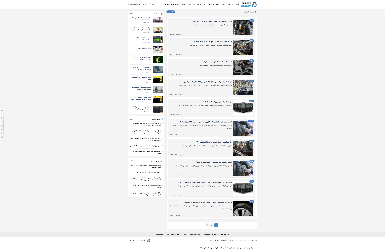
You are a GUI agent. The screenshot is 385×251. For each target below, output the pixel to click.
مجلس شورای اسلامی (195, 234)
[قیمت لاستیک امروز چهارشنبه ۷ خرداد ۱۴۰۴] (243, 108)
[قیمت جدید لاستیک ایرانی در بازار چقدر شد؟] (243, 67)
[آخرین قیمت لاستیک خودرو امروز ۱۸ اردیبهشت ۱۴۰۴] (243, 148)
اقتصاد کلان (235, 4)
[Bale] (2, 129)
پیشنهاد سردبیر (155, 161)
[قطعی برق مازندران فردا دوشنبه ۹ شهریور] (158, 79)
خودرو (177, 4)
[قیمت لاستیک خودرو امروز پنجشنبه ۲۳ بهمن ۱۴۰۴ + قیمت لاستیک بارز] (243, 87)
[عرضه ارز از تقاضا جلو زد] (158, 49)
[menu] (153, 4)
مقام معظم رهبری (224, 234)
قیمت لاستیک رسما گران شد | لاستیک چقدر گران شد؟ (214, 162)
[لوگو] (249, 4)
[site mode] (146, 4)
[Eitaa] (2, 133)
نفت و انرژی (192, 4)
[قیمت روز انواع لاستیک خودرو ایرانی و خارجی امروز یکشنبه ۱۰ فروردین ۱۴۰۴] (243, 188)
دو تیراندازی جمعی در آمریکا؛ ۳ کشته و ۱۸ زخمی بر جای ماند (142, 108)
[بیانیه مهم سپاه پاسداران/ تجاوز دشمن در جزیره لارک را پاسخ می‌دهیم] (158, 59)
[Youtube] (2, 110)
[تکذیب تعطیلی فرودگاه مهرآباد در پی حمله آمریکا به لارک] (158, 20)
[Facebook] (2, 114)
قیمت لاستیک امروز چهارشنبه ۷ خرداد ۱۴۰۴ (217, 102)
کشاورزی (183, 4)
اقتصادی (251, 121)
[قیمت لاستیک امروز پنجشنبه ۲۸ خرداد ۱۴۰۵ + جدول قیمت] (243, 27)
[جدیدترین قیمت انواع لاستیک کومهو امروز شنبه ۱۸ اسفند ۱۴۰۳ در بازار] (243, 208)
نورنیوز (178, 234)
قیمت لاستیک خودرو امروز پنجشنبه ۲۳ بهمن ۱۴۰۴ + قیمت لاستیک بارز (208, 81)
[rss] (2, 141)
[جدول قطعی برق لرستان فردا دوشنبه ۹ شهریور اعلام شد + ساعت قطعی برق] (158, 99)
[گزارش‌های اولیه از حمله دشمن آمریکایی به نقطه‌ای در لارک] (158, 69)
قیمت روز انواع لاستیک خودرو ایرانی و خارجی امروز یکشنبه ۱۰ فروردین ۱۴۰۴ (206, 182)
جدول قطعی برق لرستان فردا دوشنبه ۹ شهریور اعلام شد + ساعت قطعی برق (141, 98)
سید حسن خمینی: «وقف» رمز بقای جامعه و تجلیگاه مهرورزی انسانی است (226, 248)
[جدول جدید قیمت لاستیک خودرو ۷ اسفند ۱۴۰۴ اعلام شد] (243, 47)
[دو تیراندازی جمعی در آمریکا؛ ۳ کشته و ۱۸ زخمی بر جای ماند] (158, 109)
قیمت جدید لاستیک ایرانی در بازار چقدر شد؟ (217, 61)
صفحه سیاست (159, 234)
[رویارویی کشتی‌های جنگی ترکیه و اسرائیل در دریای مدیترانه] (158, 89)
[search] (150, 4)
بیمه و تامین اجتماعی (214, 4)
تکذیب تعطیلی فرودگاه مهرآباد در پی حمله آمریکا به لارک (141, 19)
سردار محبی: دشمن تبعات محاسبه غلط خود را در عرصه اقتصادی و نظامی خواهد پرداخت (141, 29)
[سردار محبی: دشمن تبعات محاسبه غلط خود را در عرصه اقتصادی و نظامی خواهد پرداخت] (158, 30)
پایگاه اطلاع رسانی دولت (210, 234)
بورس (199, 4)
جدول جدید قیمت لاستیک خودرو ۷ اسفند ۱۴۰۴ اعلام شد (212, 41)
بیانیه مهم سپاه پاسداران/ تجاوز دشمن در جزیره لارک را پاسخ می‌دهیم (142, 58)
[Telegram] (2, 122)
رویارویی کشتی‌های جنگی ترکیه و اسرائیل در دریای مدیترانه (141, 88)
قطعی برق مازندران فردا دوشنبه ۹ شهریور (141, 78)
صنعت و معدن (226, 4)
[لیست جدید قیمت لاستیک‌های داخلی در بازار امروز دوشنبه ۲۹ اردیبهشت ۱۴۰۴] (243, 128)
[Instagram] (2, 126)
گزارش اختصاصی (169, 4)
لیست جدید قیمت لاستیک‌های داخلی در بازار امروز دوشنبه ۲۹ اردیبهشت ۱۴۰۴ (206, 122)
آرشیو (131, 13)
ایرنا (185, 234)
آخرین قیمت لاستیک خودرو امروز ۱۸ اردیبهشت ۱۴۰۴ (214, 142)
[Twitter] (2, 118)
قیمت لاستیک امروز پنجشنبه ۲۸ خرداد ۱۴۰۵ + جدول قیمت (212, 21)
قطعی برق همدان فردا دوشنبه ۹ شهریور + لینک (142, 39)
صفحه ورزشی (170, 234)
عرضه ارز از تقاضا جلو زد (144, 48)
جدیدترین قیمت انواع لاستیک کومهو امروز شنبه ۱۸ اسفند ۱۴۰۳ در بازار (208, 202)
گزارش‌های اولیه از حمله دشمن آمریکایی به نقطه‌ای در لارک (142, 68)
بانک (204, 4)
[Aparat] (2, 137)
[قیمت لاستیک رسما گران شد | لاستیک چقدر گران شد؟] (243, 168)
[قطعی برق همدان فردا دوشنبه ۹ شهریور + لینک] (158, 39)
